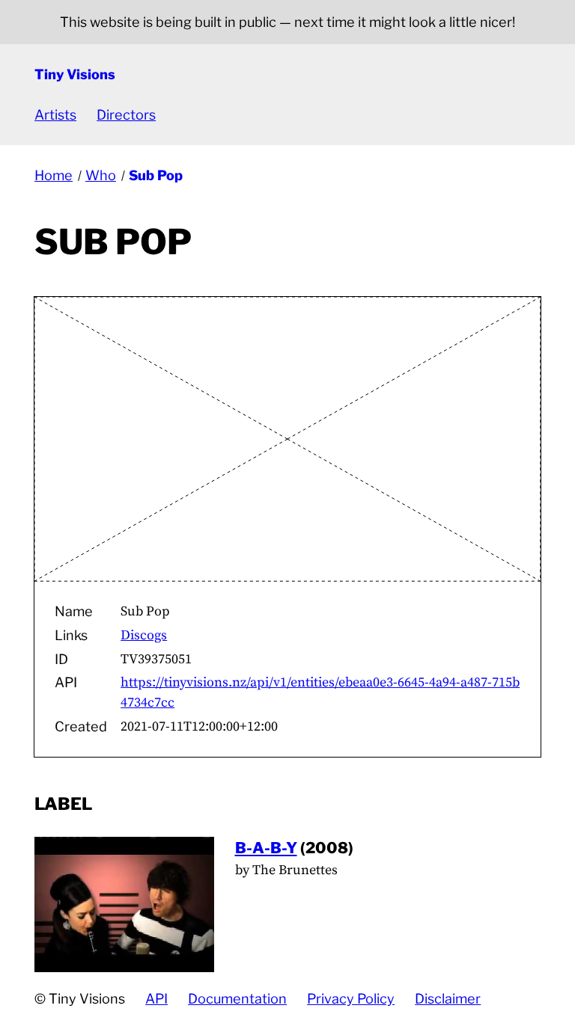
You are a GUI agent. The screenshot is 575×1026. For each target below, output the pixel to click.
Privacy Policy (351, 999)
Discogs (144, 635)
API (156, 999)
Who (100, 175)
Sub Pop (156, 175)
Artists (55, 115)
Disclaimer (448, 999)
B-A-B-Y (266, 847)
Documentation (237, 999)
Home (53, 175)
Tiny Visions (74, 74)
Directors (126, 115)
